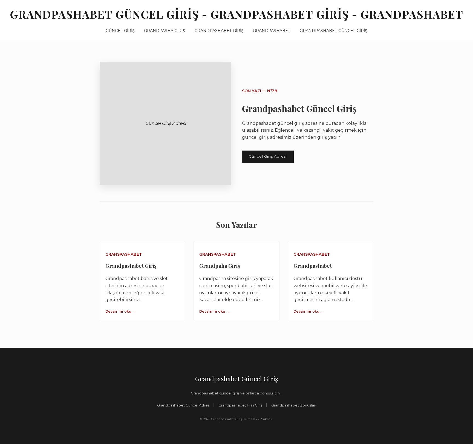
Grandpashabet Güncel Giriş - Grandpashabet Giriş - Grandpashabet (236, 14)
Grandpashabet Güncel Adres (183, 405)
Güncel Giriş (120, 30)
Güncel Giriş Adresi (268, 156)
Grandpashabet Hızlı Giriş (240, 405)
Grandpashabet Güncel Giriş (333, 30)
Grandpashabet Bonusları (293, 405)
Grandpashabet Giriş (219, 30)
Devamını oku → (120, 311)
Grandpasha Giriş (164, 30)
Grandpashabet (271, 30)
